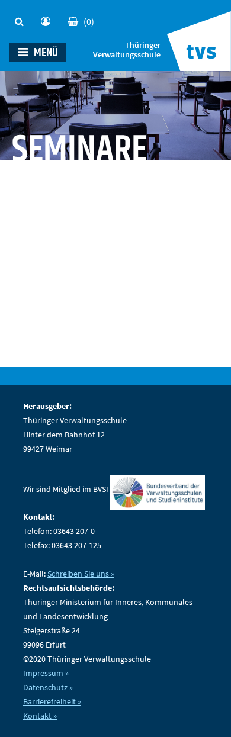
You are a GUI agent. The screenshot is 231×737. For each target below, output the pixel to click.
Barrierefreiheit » (52, 701)
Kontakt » (40, 715)
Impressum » (46, 673)
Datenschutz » (48, 687)
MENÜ (44, 53)
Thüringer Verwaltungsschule (127, 50)
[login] (48, 18)
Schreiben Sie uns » (80, 573)
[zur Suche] (22, 18)
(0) (89, 21)
